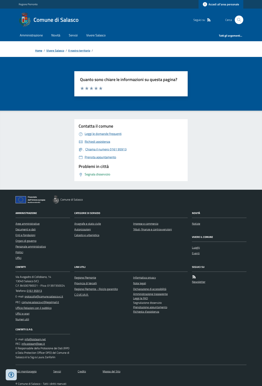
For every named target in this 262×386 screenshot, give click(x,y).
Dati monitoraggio (26, 371)
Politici (19, 252)
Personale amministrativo (31, 246)
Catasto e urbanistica (86, 235)
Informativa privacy (144, 277)
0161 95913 (34, 291)
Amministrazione (31, 35)
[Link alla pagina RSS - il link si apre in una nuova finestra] (209, 20)
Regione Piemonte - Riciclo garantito (96, 289)
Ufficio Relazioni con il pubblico (34, 308)
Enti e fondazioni (25, 235)
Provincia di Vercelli (85, 283)
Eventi (196, 253)
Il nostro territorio (79, 50)
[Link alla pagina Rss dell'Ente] (194, 277)
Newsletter (198, 282)
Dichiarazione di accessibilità (149, 289)
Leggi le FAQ (140, 298)
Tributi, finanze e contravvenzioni (152, 229)
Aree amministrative (28, 223)
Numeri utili (22, 319)
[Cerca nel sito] (237, 20)
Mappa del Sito (111, 371)
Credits (82, 371)
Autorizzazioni (82, 229)
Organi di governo (26, 241)
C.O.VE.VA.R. (81, 294)
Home (38, 50)
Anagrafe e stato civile (87, 223)
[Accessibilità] (11, 375)
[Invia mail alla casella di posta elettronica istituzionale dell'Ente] (44, 296)
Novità (55, 35)
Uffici (18, 258)
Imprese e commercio (145, 223)
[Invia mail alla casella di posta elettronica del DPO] (35, 339)
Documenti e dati (26, 229)
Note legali (139, 283)
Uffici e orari (22, 313)
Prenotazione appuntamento (150, 307)
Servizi (73, 35)
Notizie (196, 223)
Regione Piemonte (28, 4)
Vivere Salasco (96, 35)
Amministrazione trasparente (150, 294)
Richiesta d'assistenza (146, 311)
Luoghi (196, 247)
